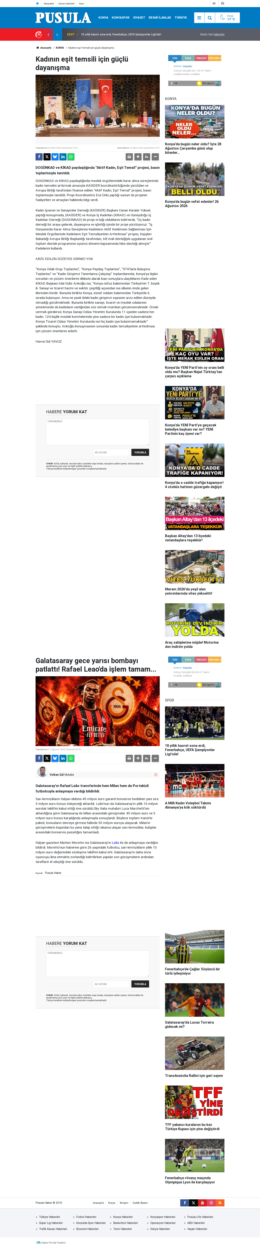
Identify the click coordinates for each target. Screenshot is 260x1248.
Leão (115, 843)
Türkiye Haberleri (49, 1217)
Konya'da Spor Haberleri (91, 1223)
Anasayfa (45, 47)
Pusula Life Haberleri (200, 1217)
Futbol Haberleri (86, 1217)
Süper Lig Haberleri (51, 1223)
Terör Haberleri (122, 1229)
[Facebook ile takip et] (184, 1202)
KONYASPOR (120, 17)
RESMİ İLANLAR (160, 17)
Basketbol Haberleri (125, 1223)
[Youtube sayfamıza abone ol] (202, 1202)
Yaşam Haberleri (197, 1229)
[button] (137, 156)
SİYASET (139, 17)
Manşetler (49, 3)
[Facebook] (39, 156)
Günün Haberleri (66, 3)
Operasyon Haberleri (162, 1223)
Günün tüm (212, 34)
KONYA (103, 17)
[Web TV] (214, 3)
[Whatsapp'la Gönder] (70, 156)
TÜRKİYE (181, 17)
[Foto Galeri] (222, 3)
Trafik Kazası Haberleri (53, 1229)
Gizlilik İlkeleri (140, 1202)
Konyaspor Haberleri (162, 1217)
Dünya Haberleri (160, 1229)
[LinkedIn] (63, 156)
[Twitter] (47, 156)
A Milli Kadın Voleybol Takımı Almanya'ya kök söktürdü (114, 34)
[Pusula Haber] (63, 17)
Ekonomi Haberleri (87, 1229)
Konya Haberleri (123, 1217)
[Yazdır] (129, 156)
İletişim (124, 1202)
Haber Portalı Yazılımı (54, 1242)
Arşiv (81, 3)
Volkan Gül (57, 774)
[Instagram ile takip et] (156, 774)
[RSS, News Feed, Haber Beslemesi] (220, 1202)
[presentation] (48, 34)
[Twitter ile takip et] (193, 1202)
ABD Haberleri (196, 1223)
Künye (111, 1202)
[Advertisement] (98, 374)
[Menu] (199, 18)
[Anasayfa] (37, 3)
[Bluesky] (55, 156)
